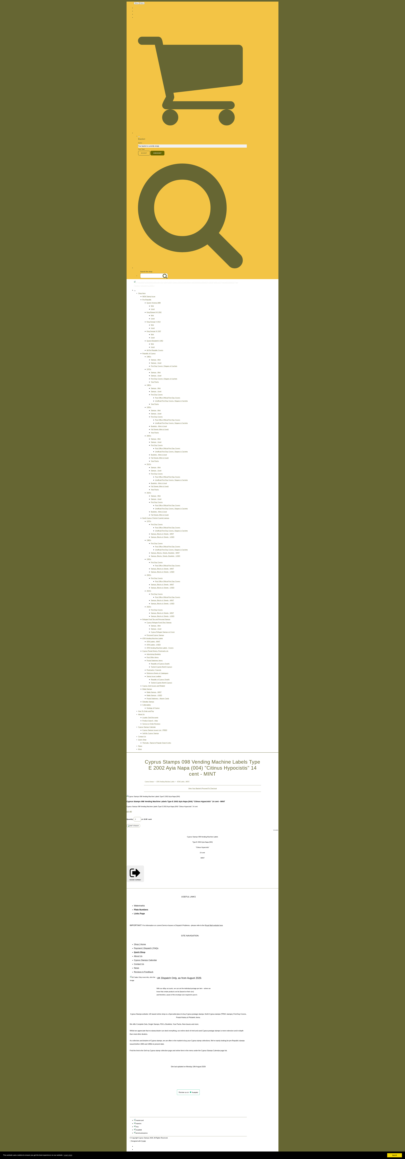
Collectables (146, 705)
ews (137, 968)
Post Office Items (153, 657)
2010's (149, 464)
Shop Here (142, 293)
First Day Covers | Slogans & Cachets (164, 366)
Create (143, 1141)
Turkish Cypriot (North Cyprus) (161, 667)
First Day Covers (157, 395)
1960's (149, 357)
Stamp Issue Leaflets (154, 676)
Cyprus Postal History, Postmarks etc (155, 651)
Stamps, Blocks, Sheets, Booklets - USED (165, 556)
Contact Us (142, 736)
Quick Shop (142, 740)
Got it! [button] (394, 1155)
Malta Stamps (147, 689)
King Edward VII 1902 (154, 312)
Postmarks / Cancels (154, 670)
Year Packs (155, 382)
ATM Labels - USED (154, 645)
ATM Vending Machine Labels (152, 638)
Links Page (139, 913)
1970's (149, 369)
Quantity (130, 819)
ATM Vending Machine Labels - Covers (160, 648)
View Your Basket (194, 788)
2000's (149, 436)
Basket (144, 153)
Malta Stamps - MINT (154, 692)
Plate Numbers (141, 909)
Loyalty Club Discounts (150, 717)
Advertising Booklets (154, 654)
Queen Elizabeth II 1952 (155, 341)
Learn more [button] (68, 1155)
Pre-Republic (146, 300)
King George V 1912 (154, 322)
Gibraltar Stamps (148, 702)
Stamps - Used (156, 363)
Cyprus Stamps (149, 781)
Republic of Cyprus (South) (160, 664)
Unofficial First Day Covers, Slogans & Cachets (171, 401)
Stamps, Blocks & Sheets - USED (162, 537)
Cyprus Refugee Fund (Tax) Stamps (159, 622)
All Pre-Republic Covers (155, 350)
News (140, 746)
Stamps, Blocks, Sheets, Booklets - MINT (165, 553)
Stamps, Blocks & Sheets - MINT (162, 534)
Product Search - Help (150, 721)
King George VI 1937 (154, 331)
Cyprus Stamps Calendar (147, 727)
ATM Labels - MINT (153, 641)
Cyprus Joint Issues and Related (153, 686)
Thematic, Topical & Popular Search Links (156, 743)
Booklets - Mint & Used (159, 426)
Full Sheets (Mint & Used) (160, 429)
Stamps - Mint (156, 360)
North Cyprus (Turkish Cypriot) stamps (155, 518)
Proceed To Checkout (209, 788)
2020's (149, 493)
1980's (149, 385)
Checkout (157, 153)
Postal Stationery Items (155, 660)
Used (153, 309)
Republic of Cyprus (149, 353)
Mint (152, 306)
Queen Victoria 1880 (154, 303)
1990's (149, 407)
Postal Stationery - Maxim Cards (158, 698)
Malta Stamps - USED (154, 695)
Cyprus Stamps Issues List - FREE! (154, 730)
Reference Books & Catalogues (157, 673)
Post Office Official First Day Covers (167, 398)
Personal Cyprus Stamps (155, 635)
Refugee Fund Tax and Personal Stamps (156, 619)
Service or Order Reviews (151, 724)
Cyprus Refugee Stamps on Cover (163, 632)
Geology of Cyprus (153, 708)
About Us (141, 714)
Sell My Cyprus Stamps (150, 733)
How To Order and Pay (146, 711)
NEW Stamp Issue (148, 296)
